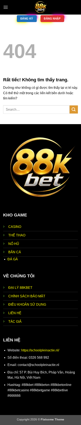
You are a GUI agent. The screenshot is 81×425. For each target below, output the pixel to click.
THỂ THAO (16, 235)
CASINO (14, 227)
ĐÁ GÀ (12, 259)
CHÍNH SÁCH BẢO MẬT (26, 296)
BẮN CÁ (14, 252)
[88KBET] (40, 7)
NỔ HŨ (13, 244)
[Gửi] (74, 109)
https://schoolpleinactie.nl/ (40, 350)
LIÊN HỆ (14, 313)
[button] (5, 7)
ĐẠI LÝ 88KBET (20, 287)
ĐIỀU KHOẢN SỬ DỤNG (27, 304)
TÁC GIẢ (15, 321)
